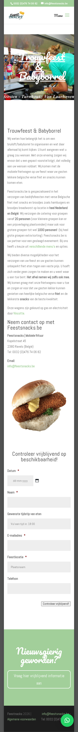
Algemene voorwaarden (21, 719)
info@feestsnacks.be (21, 366)
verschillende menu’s (42, 246)
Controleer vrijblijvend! (56, 604)
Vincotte (18, 313)
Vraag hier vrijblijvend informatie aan (39, 679)
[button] (67, 720)
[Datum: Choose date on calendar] (37, 480)
